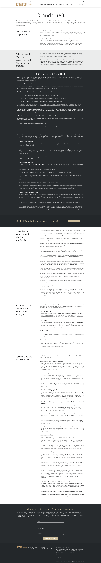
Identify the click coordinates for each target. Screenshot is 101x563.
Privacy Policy (69, 561)
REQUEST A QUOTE (50, 538)
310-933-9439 (79, 4)
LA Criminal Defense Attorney (37, 547)
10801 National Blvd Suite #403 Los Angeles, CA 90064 (26, 1)
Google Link (58, 557)
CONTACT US (73, 221)
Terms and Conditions (60, 561)
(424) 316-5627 (73, 552)
